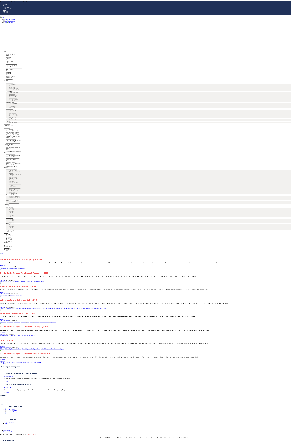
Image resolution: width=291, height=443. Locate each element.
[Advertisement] (145, 36)
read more (2, 265)
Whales (104, 308)
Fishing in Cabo (9, 61)
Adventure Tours (9, 53)
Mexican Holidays (13, 411)
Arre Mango (11, 173)
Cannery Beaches (12, 84)
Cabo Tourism (6, 340)
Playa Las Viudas (12, 96)
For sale (2, 268)
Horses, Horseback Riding (11, 64)
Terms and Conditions (8, 431)
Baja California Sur (4, 281)
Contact (5, 6)
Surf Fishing (8, 73)
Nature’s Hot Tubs (10, 66)
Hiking (7, 62)
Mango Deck (30, 322)
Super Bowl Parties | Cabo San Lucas (17, 313)
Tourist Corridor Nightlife (11, 194)
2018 (1, 362)
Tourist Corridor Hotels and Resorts (13, 151)
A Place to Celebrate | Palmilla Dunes (18, 286)
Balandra (2, 349)
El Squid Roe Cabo (13, 177)
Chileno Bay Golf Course (11, 133)
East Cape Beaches (13, 122)
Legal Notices (6, 430)
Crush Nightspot (12, 175)
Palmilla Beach (12, 106)
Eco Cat (58, 308)
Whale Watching (98, 308)
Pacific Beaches (9, 109)
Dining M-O (11, 214)
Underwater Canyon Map (11, 166)
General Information (9, 422)
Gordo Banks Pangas (25, 281)
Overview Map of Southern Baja (13, 158)
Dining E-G (11, 211)
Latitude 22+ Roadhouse (14, 196)
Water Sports (9, 77)
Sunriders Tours (89, 308)
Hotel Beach (11, 104)
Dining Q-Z (11, 222)
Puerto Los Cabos (10, 230)
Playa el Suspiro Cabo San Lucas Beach (17, 115)
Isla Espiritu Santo (35, 349)
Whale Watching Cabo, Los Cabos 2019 (19, 300)
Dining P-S (11, 215)
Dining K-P (11, 227)
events (7, 295)
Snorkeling (8, 72)
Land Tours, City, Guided (11, 65)
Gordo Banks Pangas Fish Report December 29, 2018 (25, 354)
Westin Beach (12, 100)
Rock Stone (36, 322)
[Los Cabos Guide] (2, 17)
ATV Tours (8, 55)
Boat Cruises (8, 57)
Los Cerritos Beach (13, 110)
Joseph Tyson (3, 266)
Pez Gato (76, 308)
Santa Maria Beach (13, 98)
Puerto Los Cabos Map (11, 159)
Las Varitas (11, 181)
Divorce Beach (12, 85)
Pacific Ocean (69, 308)
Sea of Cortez (82, 308)
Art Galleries (12, 409)
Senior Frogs (12, 189)
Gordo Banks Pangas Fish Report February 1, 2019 (24, 273)
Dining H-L (11, 212)
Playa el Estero (12, 107)
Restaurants (6, 205)
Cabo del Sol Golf (10, 129)
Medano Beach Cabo (13, 88)
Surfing (7, 74)
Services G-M (9, 238)
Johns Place (23, 322)
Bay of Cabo (8, 308)
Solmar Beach (12, 111)
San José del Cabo (10, 102)
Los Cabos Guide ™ (32, 434)
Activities (6, 51)
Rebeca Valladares (4, 293)
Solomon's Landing (44, 322)
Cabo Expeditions (31, 308)
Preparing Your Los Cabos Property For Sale (21, 259)
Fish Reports (6, 7)
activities (2, 308)
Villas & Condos (7, 14)
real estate (22, 268)
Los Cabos (7, 268)
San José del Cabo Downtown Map (13, 163)
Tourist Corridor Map (10, 164)
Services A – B (9, 234)
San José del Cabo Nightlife (12, 200)
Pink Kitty (11, 185)
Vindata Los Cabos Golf (11, 141)
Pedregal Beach (12, 113)
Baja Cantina (10, 322)
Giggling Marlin (12, 179)
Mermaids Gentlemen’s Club (15, 184)
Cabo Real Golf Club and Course (13, 130)
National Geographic (46, 349)
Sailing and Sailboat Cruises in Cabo (14, 68)
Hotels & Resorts (7, 8)
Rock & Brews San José (14, 203)
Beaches (6, 81)
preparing (12, 268)
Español (6, 250)
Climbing (8, 58)
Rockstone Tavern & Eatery (15, 188)
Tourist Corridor (9, 91)
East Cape (8, 121)
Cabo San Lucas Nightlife (11, 169)
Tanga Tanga (12, 192)
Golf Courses (7, 128)
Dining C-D (11, 209)
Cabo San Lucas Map (10, 154)
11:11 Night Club (12, 201)
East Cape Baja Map (10, 156)
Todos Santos (9, 118)
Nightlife (6, 167)
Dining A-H (11, 219)
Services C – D (9, 235)
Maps (5, 152)
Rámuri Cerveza (12, 186)
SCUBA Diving (9, 69)
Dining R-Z (11, 229)
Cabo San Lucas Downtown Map (13, 155)
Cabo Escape (23, 308)
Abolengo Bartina (13, 170)
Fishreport (13, 362)
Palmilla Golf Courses (11, 139)
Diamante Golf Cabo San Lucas (13, 136)
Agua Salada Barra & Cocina (15, 171)
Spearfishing (8, 70)
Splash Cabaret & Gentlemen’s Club (17, 190)
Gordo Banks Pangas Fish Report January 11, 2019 (24, 327)
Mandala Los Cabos (13, 182)
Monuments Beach (13, 95)
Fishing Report (15, 281)
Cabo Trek (52, 308)
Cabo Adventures (16, 308)
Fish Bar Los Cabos (13, 178)
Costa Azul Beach (13, 103)
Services (6, 233)
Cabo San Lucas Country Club (12, 132)
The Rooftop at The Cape (14, 197)
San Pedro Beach (12, 117)
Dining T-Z (11, 216)
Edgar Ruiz (2, 280)
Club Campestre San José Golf (12, 134)
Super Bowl (53, 322)
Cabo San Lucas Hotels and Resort (13, 147)
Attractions (5, 4)
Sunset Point (11, 199)
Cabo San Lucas (9, 83)
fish (11, 281)
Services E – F (9, 237)
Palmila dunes (19, 295)
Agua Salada (3, 322)
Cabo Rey (39, 308)
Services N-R (9, 239)
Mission (6, 423)
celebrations (3, 295)
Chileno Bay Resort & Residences (13, 349)
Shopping (5, 12)
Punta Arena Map (9, 160)
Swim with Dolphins (10, 76)
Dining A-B (11, 208)
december (5, 362)
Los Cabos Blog (13, 410)
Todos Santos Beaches (13, 119)
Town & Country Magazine (57, 349)
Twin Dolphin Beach (13, 99)
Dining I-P (11, 220)
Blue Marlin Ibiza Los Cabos (15, 174)
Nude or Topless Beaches (14, 89)
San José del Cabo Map (11, 162)
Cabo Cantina (17, 322)
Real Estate (5, 11)
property (17, 268)
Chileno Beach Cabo (13, 92)
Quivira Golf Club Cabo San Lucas (13, 140)
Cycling (7, 60)
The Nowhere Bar (13, 193)
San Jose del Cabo (10, 148)
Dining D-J (11, 226)
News (4, 10)
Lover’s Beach (12, 87)
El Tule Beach (12, 94)
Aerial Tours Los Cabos (11, 54)
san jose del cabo (40, 281)
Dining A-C (11, 224)
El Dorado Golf (9, 137)
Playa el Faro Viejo (13, 114)
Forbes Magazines (26, 349)
